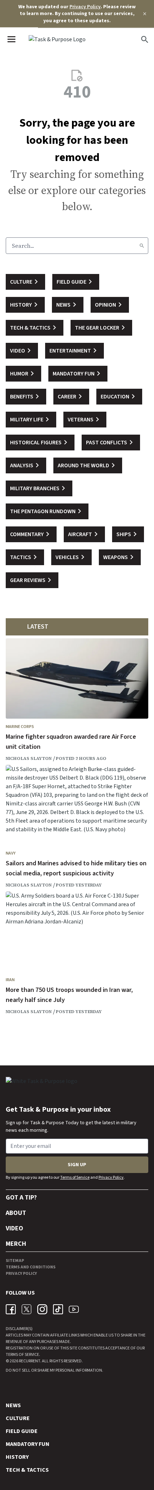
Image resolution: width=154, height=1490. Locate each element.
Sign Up (77, 1164)
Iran (10, 980)
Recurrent (29, 1361)
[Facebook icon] (11, 1309)
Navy (10, 853)
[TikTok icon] (58, 1309)
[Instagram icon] (42, 1309)
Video (14, 1228)
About (16, 1212)
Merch (16, 1243)
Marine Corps (20, 726)
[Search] (142, 245)
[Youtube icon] (74, 1309)
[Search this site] (144, 39)
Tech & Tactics (27, 1470)
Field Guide (22, 1431)
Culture (18, 1418)
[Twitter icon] (26, 1309)
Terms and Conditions (31, 1267)
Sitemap (15, 1261)
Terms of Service (75, 1177)
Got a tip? (21, 1197)
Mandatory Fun (27, 1444)
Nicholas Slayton (29, 758)
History (17, 1457)
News (13, 1405)
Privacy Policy (85, 6)
